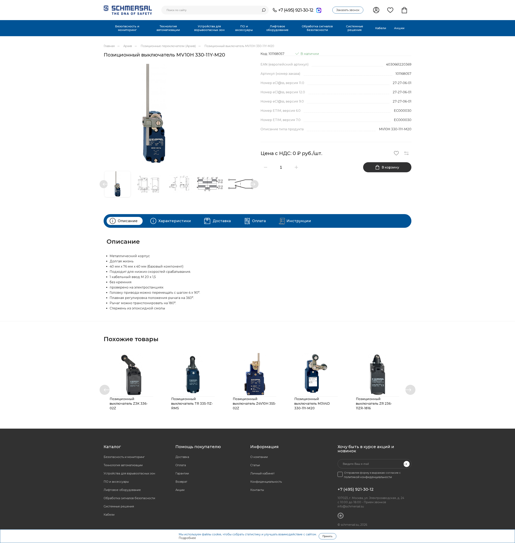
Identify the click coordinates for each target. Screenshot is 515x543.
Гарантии (182, 473)
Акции (179, 490)
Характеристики (174, 221)
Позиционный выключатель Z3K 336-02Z (129, 403)
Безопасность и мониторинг (124, 457)
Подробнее (187, 538)
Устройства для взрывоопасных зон (129, 473)
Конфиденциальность (266, 481)
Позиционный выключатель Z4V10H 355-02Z (254, 403)
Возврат (181, 481)
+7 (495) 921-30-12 (295, 10)
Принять (327, 536)
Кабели (109, 514)
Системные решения (119, 506)
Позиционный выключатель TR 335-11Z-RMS (192, 403)
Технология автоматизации (123, 465)
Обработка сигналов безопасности (129, 498)
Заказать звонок (347, 10)
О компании (259, 457)
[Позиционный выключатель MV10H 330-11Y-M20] (179, 114)
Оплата (259, 221)
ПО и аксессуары (116, 481)
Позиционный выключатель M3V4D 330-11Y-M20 (312, 403)
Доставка (222, 221)
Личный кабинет (262, 473)
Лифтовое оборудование (122, 490)
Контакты (257, 490)
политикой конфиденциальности (368, 477)
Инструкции (298, 221)
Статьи (255, 465)
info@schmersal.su (351, 506)
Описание (128, 221)
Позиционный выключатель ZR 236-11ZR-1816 (374, 403)
